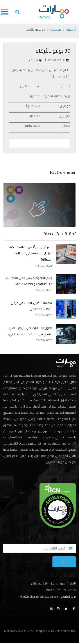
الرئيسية (71, 29)
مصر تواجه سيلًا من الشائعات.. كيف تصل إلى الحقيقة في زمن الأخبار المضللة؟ (30, 253)
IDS (72, 631)
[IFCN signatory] (58, 505)
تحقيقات (55, 29)
